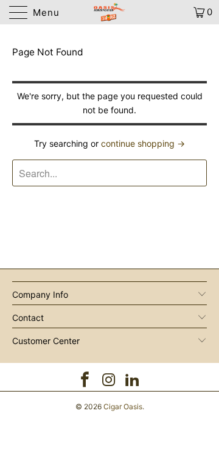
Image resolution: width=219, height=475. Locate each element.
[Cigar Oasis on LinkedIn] (132, 381)
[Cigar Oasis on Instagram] (109, 381)
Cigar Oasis (122, 406)
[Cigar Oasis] (109, 12)
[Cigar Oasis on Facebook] (85, 381)
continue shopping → (143, 143)
